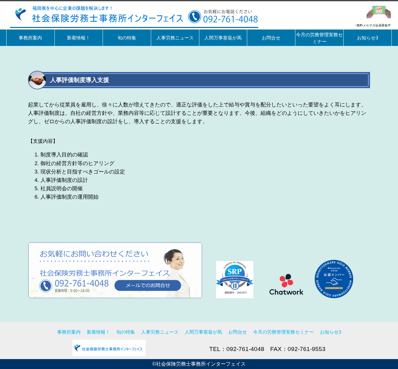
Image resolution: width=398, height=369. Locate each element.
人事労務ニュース (159, 332)
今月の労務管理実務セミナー (283, 332)
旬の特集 (125, 332)
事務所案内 (69, 332)
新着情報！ (98, 332)
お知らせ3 (330, 332)
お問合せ (237, 332)
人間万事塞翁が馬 (203, 332)
